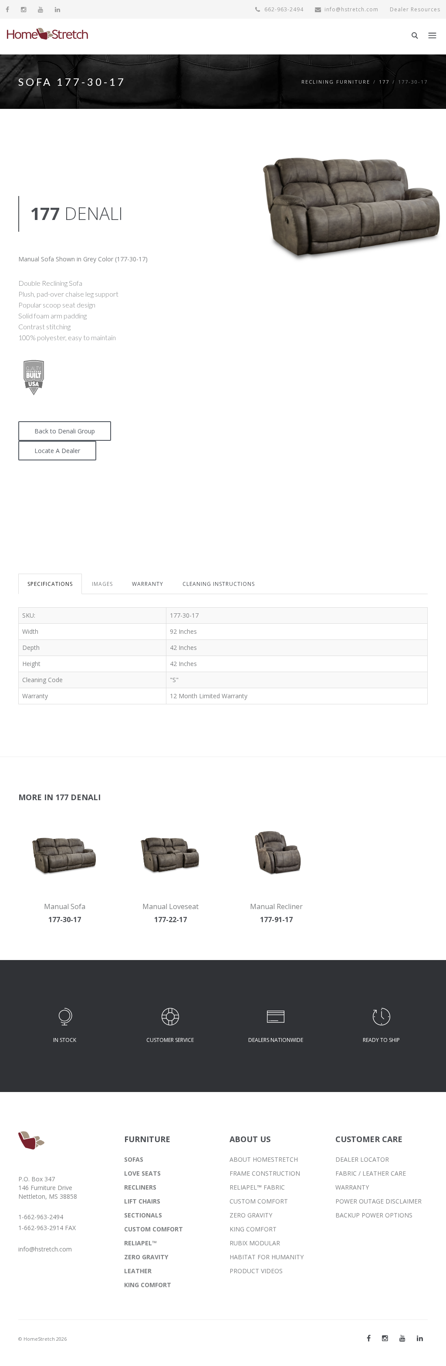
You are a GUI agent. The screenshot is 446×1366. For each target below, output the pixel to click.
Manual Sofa (64, 906)
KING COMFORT (147, 1285)
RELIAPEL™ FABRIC (257, 1187)
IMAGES (102, 584)
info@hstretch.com (351, 9)
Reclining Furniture (335, 81)
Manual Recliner (276, 906)
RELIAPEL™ (140, 1243)
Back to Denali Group (64, 431)
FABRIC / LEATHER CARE (370, 1173)
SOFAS (133, 1159)
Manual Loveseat (170, 906)
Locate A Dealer (57, 450)
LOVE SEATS (142, 1173)
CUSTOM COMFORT (153, 1229)
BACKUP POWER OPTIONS (373, 1215)
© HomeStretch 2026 (42, 1339)
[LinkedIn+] (420, 1338)
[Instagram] (24, 9)
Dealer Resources (415, 9)
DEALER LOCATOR (362, 1159)
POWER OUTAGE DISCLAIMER (378, 1201)
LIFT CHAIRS (142, 1201)
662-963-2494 (283, 9)
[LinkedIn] (58, 9)
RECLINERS (140, 1187)
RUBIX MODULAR (255, 1243)
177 (384, 81)
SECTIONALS (143, 1215)
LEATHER (138, 1271)
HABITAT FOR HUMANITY (267, 1257)
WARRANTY (147, 584)
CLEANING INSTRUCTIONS (218, 584)
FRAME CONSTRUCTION (265, 1173)
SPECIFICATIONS (50, 584)
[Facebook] (8, 9)
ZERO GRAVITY (146, 1257)
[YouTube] (41, 9)
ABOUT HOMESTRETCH (264, 1159)
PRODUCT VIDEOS (256, 1271)
